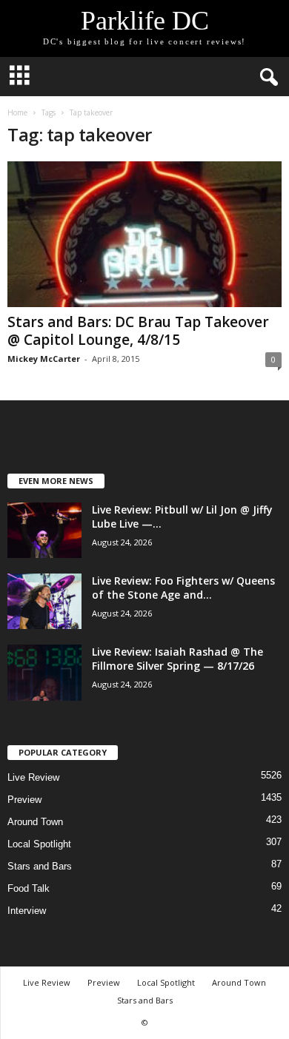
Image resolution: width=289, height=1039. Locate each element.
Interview (26, 910)
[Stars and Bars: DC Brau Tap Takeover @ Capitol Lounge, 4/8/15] (144, 234)
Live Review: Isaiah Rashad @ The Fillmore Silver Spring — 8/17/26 (177, 659)
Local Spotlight (39, 844)
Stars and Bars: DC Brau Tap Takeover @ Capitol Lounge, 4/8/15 (138, 330)
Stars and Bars (39, 866)
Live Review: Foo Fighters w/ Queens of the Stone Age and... (183, 588)
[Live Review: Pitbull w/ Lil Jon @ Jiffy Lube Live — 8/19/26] (44, 530)
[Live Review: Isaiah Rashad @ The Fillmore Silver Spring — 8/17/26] (44, 673)
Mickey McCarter (43, 358)
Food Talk (28, 888)
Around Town (35, 821)
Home (17, 112)
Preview (24, 799)
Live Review (33, 777)
